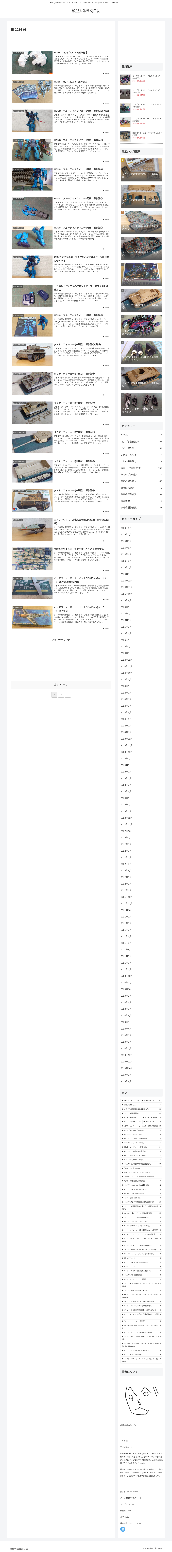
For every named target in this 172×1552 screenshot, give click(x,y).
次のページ (61, 684)
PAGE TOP (166, 1503)
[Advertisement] (61, 39)
